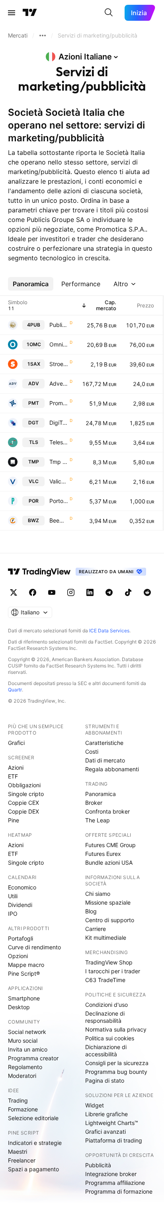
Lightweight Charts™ (111, 1122)
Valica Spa (58, 481)
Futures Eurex (103, 853)
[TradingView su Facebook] (32, 592)
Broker (93, 802)
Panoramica (100, 793)
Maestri (17, 1151)
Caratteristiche (104, 742)
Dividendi (20, 904)
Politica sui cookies (109, 1038)
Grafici (16, 742)
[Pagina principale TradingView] (30, 12)
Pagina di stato (104, 1080)
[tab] (30, 284)
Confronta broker (107, 811)
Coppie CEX (23, 802)
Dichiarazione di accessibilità (106, 1050)
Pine (13, 820)
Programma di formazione (118, 1191)
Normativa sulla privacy (115, 1029)
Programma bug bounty (116, 1071)
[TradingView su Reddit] (147, 592)
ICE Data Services (109, 631)
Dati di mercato (105, 760)
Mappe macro (26, 964)
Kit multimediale (105, 937)
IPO (13, 913)
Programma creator (33, 1058)
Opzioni (18, 956)
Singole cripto (26, 793)
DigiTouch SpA (58, 422)
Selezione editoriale (33, 1118)
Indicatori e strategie (35, 1142)
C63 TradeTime (105, 979)
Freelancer (21, 1160)
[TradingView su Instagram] (70, 592)
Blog (91, 911)
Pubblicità (98, 1165)
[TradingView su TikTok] (128, 592)
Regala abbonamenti (112, 769)
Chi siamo (97, 893)
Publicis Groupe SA (58, 324)
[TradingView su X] (13, 592)
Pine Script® (24, 973)
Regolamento (25, 1066)
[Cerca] (109, 13)
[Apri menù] (12, 13)
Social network (27, 1031)
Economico (22, 887)
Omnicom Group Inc (58, 344)
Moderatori (22, 1075)
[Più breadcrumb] (42, 35)
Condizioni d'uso (106, 1004)
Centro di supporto (109, 920)
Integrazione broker (111, 1173)
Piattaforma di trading (113, 1140)
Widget (94, 1105)
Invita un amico (27, 1049)
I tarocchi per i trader (112, 971)
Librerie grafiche (106, 1114)
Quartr (15, 690)
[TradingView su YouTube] (51, 592)
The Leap (97, 820)
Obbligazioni (24, 785)
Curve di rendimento (34, 947)
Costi (91, 751)
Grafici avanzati (105, 1131)
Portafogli (20, 938)
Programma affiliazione (115, 1182)
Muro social (22, 1040)
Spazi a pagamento (33, 1169)
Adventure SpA (58, 383)
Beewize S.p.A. (58, 520)
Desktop (19, 1007)
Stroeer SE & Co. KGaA (58, 363)
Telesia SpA (58, 442)
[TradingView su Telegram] (109, 592)
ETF (13, 776)
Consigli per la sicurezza (116, 1062)
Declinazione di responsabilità (105, 1017)
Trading (18, 1100)
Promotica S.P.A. (58, 403)
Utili (13, 896)
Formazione (23, 1109)
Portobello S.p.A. (58, 500)
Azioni (15, 767)
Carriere (95, 928)
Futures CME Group (110, 845)
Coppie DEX (23, 811)
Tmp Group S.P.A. (58, 461)
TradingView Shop (109, 962)
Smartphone (24, 998)
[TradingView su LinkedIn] (90, 592)
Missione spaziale (108, 902)
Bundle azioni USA (109, 862)
